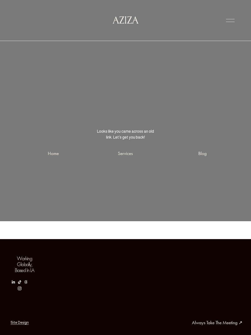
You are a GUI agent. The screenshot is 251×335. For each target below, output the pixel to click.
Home (53, 153)
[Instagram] (20, 288)
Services (125, 153)
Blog (202, 153)
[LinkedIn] (13, 282)
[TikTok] (20, 282)
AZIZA (125, 20)
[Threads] (26, 282)
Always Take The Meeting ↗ (217, 322)
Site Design (20, 322)
